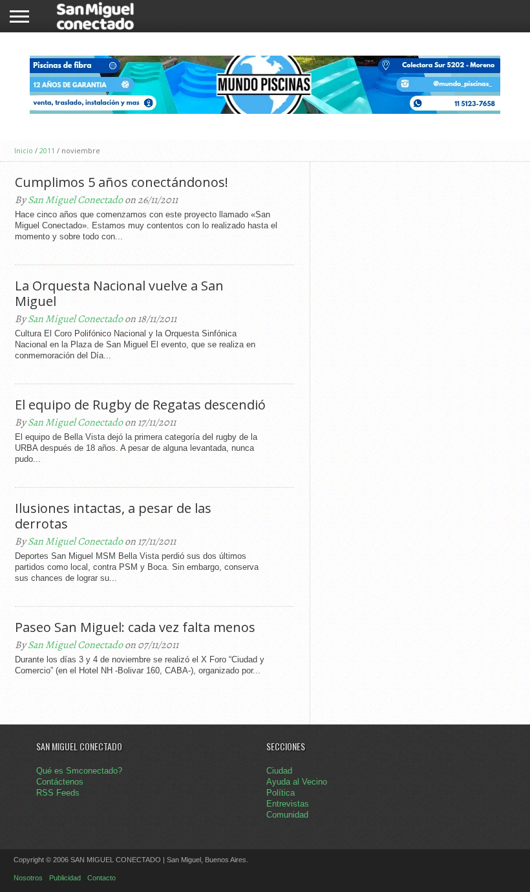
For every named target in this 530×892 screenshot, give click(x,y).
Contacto (101, 878)
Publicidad (65, 878)
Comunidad (287, 815)
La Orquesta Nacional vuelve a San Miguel (119, 293)
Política (280, 793)
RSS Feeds (58, 793)
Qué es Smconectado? (79, 771)
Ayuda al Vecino (296, 782)
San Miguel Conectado (75, 200)
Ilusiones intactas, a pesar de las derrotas (113, 516)
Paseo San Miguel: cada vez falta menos (135, 627)
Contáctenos (59, 782)
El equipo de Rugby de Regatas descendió (140, 405)
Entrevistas (287, 804)
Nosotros (28, 878)
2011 (47, 150)
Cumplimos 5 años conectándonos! (121, 182)
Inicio (23, 150)
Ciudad (279, 771)
